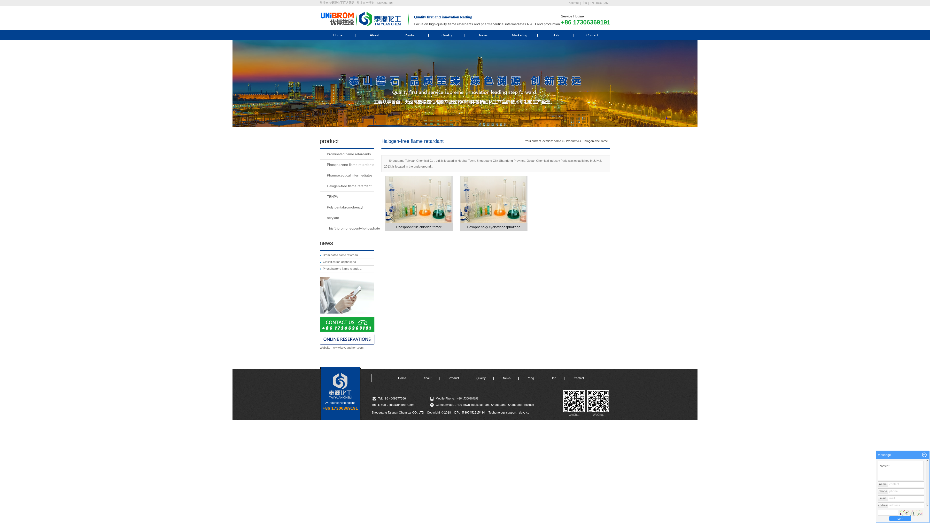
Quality (447, 35)
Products (572, 141)
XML (607, 3)
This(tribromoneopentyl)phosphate (350, 228)
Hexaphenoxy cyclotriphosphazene (493, 227)
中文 (585, 3)
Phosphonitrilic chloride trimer (419, 227)
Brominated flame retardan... (341, 255)
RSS (599, 3)
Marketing (519, 35)
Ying (531, 378)
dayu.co (524, 412)
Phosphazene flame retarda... (342, 268)
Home (337, 35)
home (557, 141)
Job (556, 35)
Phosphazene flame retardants (350, 165)
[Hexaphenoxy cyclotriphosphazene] (493, 199)
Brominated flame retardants (349, 154)
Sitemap (574, 3)
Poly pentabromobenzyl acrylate (345, 212)
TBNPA (332, 197)
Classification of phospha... (340, 262)
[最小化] (924, 455)
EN (592, 3)
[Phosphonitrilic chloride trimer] (419, 199)
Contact (592, 35)
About (374, 35)
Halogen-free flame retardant (349, 186)
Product (411, 35)
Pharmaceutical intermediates (349, 175)
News (483, 35)
